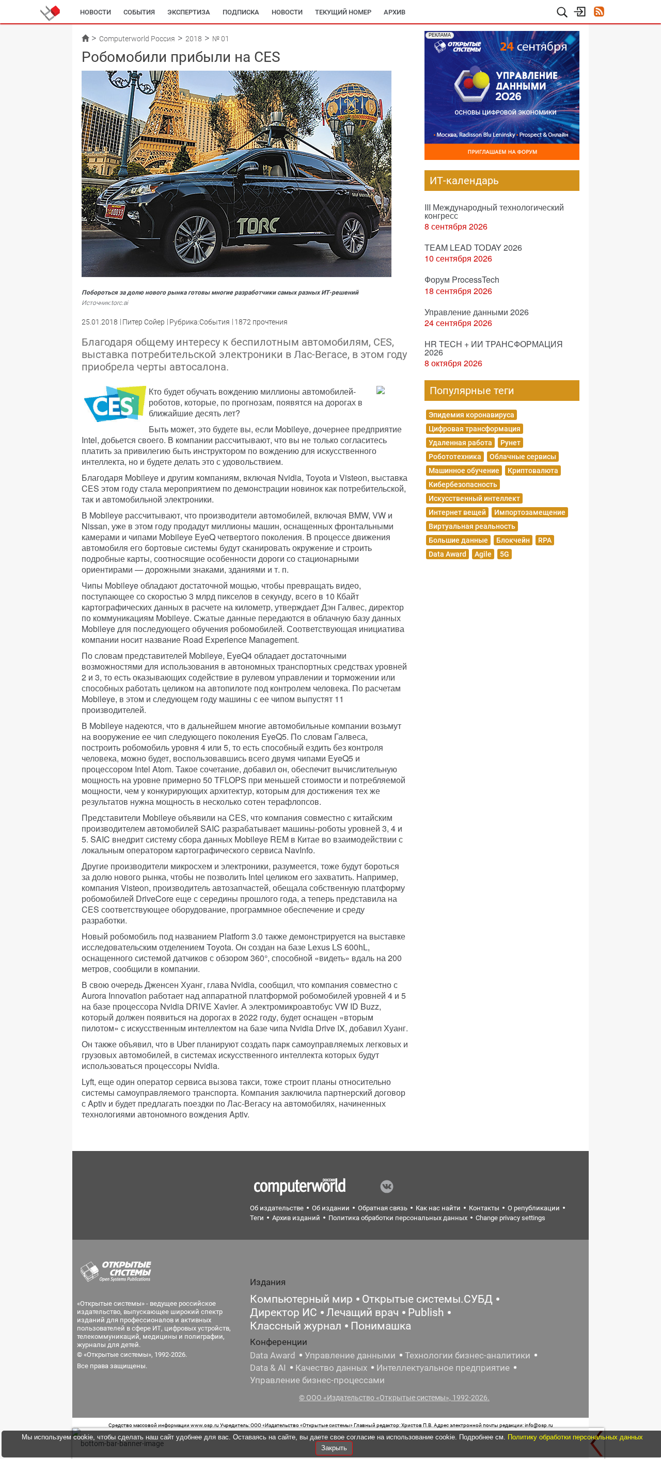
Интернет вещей (457, 512)
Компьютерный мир (301, 1299)
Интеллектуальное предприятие (443, 1368)
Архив (394, 12)
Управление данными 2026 (476, 312)
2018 (193, 39)
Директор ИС (283, 1312)
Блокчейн (513, 540)
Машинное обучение (464, 470)
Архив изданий (296, 1218)
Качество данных (331, 1368)
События (139, 12)
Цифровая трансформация (475, 429)
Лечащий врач (362, 1312)
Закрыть (334, 1448)
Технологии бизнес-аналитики (467, 1355)
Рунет (510, 443)
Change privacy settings (510, 1218)
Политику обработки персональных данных (575, 1437)
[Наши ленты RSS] (598, 12)
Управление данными (350, 1355)
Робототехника (455, 456)
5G (504, 554)
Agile (483, 554)
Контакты (484, 1208)
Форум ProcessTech (461, 279)
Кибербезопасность (463, 484)
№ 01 (220, 39)
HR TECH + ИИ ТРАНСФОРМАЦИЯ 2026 (493, 348)
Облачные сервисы (523, 456)
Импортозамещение (529, 512)
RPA (545, 540)
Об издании (331, 1208)
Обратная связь (382, 1208)
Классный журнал (295, 1326)
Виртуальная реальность (472, 526)
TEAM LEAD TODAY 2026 (473, 247)
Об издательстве (277, 1208)
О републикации (534, 1208)
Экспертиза (188, 12)
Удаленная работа (460, 443)
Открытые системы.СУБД (427, 1299)
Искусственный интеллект (474, 498)
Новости (95, 12)
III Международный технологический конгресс (494, 211)
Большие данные (458, 540)
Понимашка (381, 1326)
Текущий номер (343, 12)
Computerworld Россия (137, 39)
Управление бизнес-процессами (317, 1380)
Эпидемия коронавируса (471, 415)
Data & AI (268, 1368)
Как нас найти (438, 1208)
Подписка (241, 12)
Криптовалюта (533, 470)
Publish (426, 1312)
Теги (257, 1218)
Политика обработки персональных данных (397, 1218)
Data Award (447, 554)
